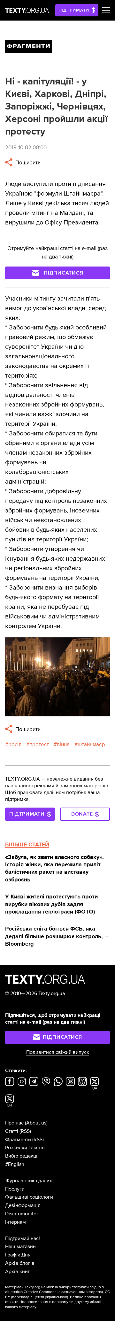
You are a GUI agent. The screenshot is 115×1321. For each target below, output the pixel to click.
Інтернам (15, 1222)
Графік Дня (18, 1255)
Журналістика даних (28, 1180)
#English (14, 1164)
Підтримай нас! (22, 1238)
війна (63, 744)
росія (14, 744)
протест (39, 744)
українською (56, 1297)
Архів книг (17, 1271)
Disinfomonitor (21, 1214)
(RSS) (25, 1131)
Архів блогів (19, 1263)
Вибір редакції (22, 1156)
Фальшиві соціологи (29, 1197)
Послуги (15, 1189)
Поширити (27, 162)
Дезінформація (23, 1205)
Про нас (14, 1123)
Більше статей (27, 844)
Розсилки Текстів (25, 1147)
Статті (11, 1131)
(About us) (36, 1123)
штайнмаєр (91, 744)
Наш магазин (20, 1246)
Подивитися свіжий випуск (57, 1052)
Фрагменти (18, 1139)
